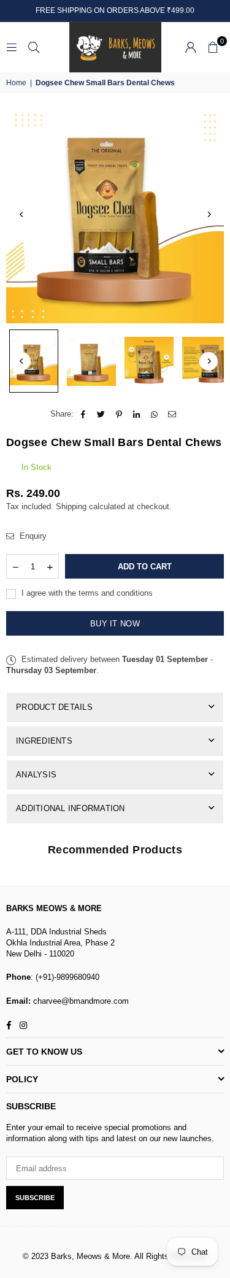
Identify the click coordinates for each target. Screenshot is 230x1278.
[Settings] (191, 47)
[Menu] (12, 47)
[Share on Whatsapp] (154, 414)
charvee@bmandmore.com (80, 1001)
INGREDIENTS (44, 740)
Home (16, 83)
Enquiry (32, 536)
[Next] (208, 214)
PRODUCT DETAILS (54, 707)
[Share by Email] (172, 414)
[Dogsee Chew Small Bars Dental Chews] (34, 361)
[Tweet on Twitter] (101, 414)
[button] (213, 47)
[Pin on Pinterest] (119, 414)
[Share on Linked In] (137, 414)
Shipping (71, 506)
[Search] (34, 47)
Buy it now (115, 623)
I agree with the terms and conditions (86, 593)
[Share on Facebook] (83, 414)
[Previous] (21, 214)
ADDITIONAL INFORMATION (70, 808)
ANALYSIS (36, 774)
